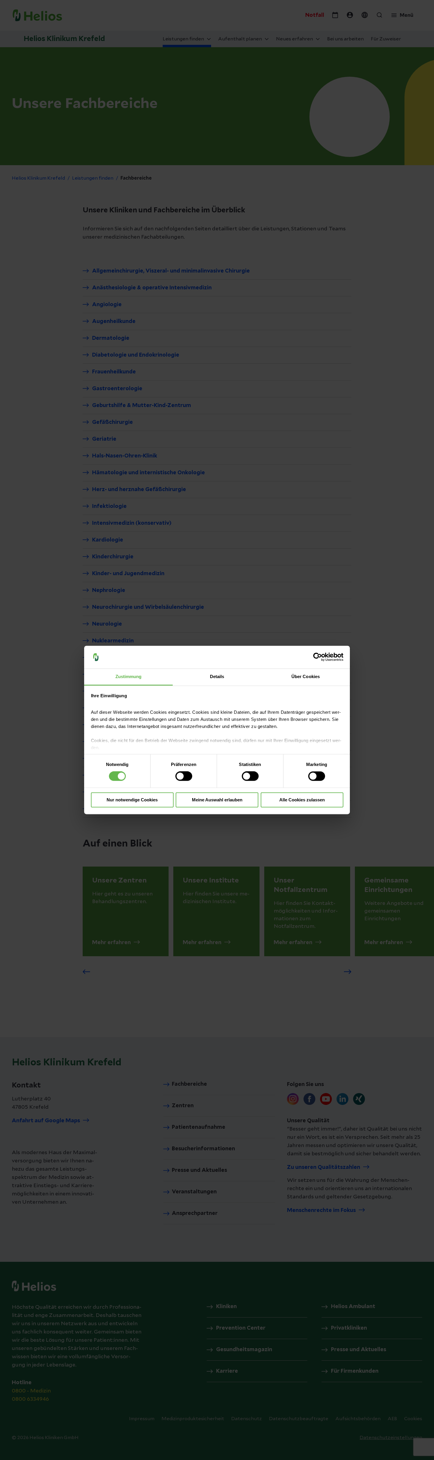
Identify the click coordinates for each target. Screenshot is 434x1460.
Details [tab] (217, 676)
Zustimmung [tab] (128, 676)
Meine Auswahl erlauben (217, 799)
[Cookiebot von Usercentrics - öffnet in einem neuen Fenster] (317, 657)
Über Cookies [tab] (305, 676)
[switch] (183, 776)
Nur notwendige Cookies (132, 799)
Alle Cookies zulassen (302, 799)
